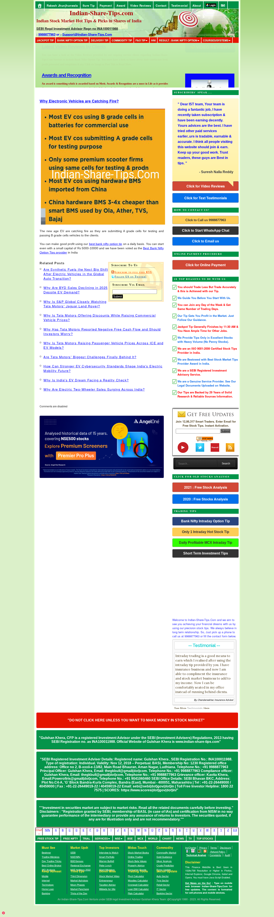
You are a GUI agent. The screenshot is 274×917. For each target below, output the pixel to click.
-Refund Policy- (218, 851)
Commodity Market (166, 852)
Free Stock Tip (47, 838)
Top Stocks (205, 838)
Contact (161, 5)
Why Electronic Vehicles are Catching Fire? (79, 101)
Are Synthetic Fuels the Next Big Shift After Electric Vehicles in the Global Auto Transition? (75, 274)
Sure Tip (89, 5)
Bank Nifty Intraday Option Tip (205, 521)
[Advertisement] (205, 586)
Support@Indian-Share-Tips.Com (87, 34)
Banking (46, 893)
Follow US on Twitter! (131, 276)
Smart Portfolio (106, 856)
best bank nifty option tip (105, 244)
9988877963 (46, 34)
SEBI (73, 852)
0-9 (235, 830)
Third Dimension (78, 876)
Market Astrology (79, 880)
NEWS (180, 838)
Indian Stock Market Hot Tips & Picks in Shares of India (88, 21)
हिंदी (223, 5)
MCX (140, 838)
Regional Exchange (80, 865)
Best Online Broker (51, 865)
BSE (130, 838)
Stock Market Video (109, 876)
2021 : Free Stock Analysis (205, 487)
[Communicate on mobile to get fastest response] (187, 851)
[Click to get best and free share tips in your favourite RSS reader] (205, 851)
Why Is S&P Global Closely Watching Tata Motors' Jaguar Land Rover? (74, 303)
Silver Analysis (164, 861)
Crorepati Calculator (138, 884)
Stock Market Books (138, 852)
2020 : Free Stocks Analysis (205, 499)
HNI (153, 40)
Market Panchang (79, 889)
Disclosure (225, 847)
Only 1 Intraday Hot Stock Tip (205, 532)
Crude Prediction (165, 865)
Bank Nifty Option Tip (72, 40)
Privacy (203, 847)
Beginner (46, 852)
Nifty (47, 830)
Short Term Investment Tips (205, 553)
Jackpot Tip (45, 40)
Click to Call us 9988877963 (205, 220)
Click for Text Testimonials (205, 197)
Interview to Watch (108, 852)
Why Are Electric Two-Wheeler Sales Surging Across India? (94, 389)
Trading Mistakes (51, 856)
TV (190, 838)
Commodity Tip (122, 40)
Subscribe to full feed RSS (133, 272)
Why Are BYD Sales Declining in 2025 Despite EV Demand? (75, 289)
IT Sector (161, 889)
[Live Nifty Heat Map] (199, 851)
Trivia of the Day (78, 893)
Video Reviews (140, 5)
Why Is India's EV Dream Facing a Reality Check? (86, 380)
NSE (117, 838)
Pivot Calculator (136, 876)
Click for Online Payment (206, 264)
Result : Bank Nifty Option (178, 40)
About (196, 5)
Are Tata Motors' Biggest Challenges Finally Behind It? (89, 357)
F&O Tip (140, 40)
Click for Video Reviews (205, 186)
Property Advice (136, 865)
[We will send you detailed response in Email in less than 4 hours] (193, 851)
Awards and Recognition (66, 46)
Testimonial (179, 5)
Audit (227, 855)
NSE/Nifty (75, 856)
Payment (106, 5)
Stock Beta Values (137, 861)
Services (101, 838)
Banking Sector (164, 893)
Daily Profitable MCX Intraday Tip (205, 542)
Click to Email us (205, 241)
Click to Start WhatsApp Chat (205, 230)
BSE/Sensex (76, 861)
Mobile (45, 876)
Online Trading (135, 856)
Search (226, 463)
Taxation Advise (107, 884)
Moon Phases (77, 884)
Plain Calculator (136, 893)
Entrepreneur (106, 880)
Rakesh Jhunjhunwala (62, 5)
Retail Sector (163, 884)
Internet (46, 880)
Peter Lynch (105, 865)
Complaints (215, 855)
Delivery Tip (99, 40)
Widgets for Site (107, 889)
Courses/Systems (215, 40)
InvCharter (190, 847)
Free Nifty (70, 838)
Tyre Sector (162, 880)
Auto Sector (162, 876)
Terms (213, 847)
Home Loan (48, 889)
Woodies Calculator (138, 880)
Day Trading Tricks (51, 861)
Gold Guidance (164, 856)
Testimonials (195, 708)
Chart (166, 838)
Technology (48, 884)
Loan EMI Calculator (138, 889)
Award (120, 5)
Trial (86, 838)
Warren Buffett (106, 861)
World (153, 838)
